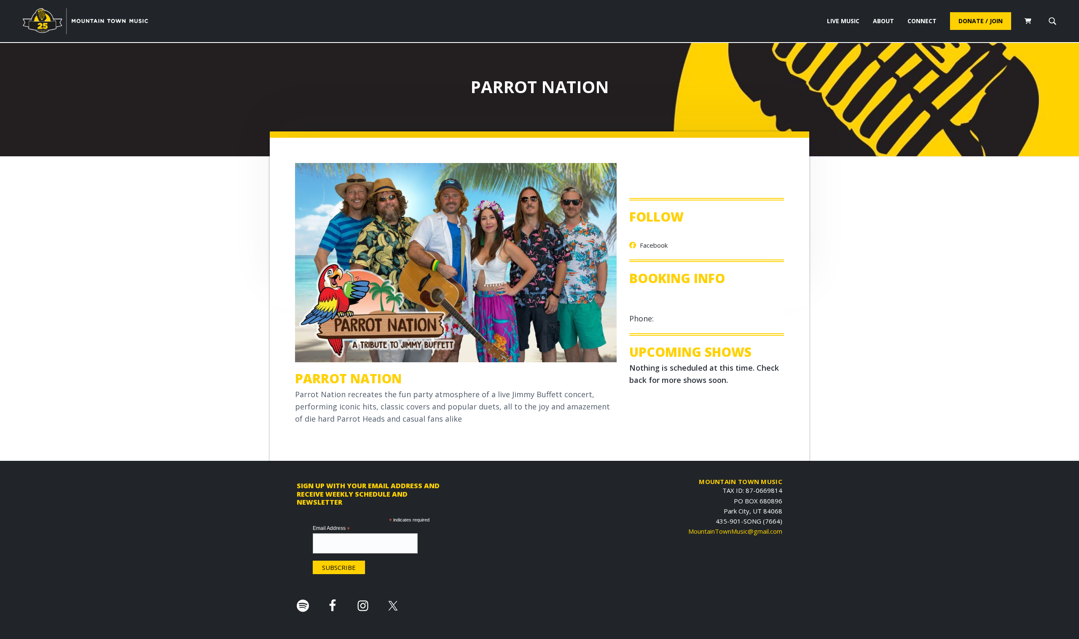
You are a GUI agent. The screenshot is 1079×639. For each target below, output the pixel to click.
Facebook (653, 245)
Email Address (331, 528)
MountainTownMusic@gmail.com (735, 531)
